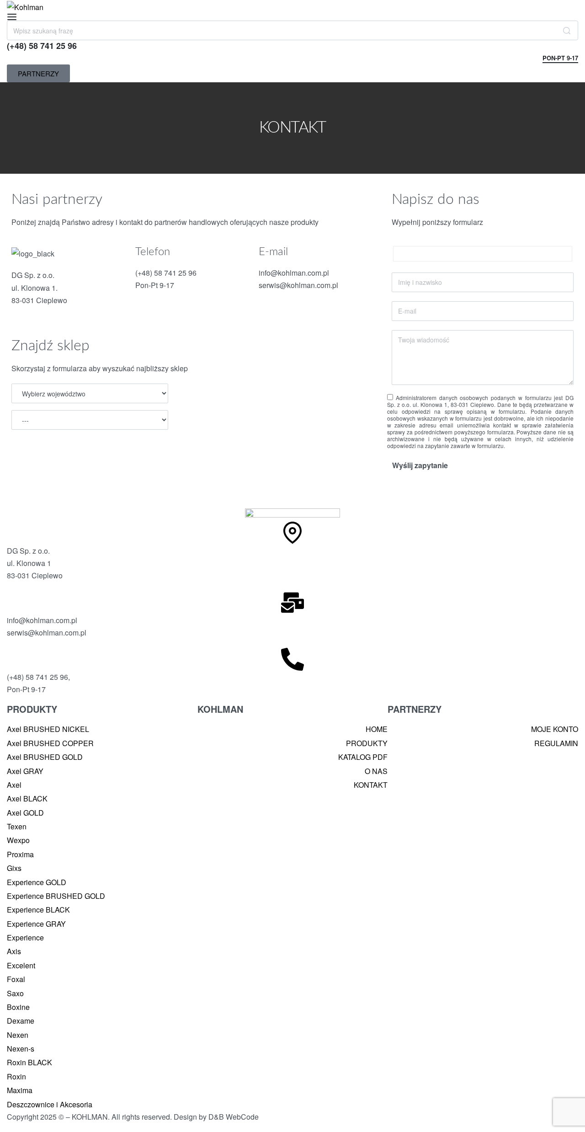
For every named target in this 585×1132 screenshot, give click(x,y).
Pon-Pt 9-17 (560, 58)
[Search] (566, 30)
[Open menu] (12, 17)
